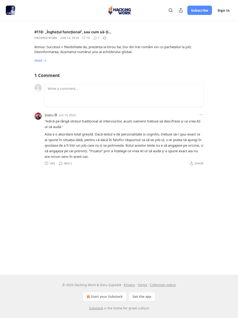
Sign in (224, 10)
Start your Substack (107, 296)
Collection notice (163, 285)
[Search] (170, 10)
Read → (40, 60)
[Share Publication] (180, 10)
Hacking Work (45, 38)
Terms (142, 285)
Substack (96, 308)
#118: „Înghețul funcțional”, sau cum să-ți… (72, 32)
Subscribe (199, 10)
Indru (49, 115)
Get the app (141, 296)
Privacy (129, 285)
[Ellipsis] (201, 114)
